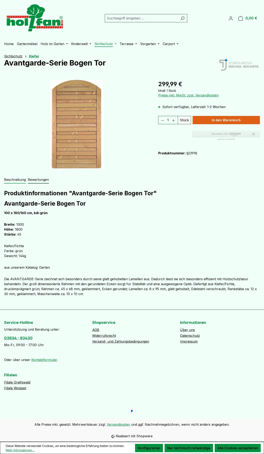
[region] (77, 124)
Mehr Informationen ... (20, 450)
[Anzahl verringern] (162, 120)
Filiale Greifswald (17, 382)
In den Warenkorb (226, 120)
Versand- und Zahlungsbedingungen (120, 341)
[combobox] (141, 18)
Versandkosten (118, 424)
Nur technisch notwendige (188, 448)
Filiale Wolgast (15, 388)
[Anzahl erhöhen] (173, 120)
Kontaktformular (44, 360)
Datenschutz (190, 336)
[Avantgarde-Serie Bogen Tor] (77, 124)
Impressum (189, 341)
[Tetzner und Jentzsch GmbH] (239, 65)
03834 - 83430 (18, 338)
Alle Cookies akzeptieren (237, 448)
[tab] (15, 180)
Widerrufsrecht (104, 336)
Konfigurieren (149, 448)
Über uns (187, 330)
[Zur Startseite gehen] (35, 17)
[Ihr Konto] (231, 18)
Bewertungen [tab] (38, 180)
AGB (95, 330)
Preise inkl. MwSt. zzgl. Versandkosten (188, 95)
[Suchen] (182, 18)
